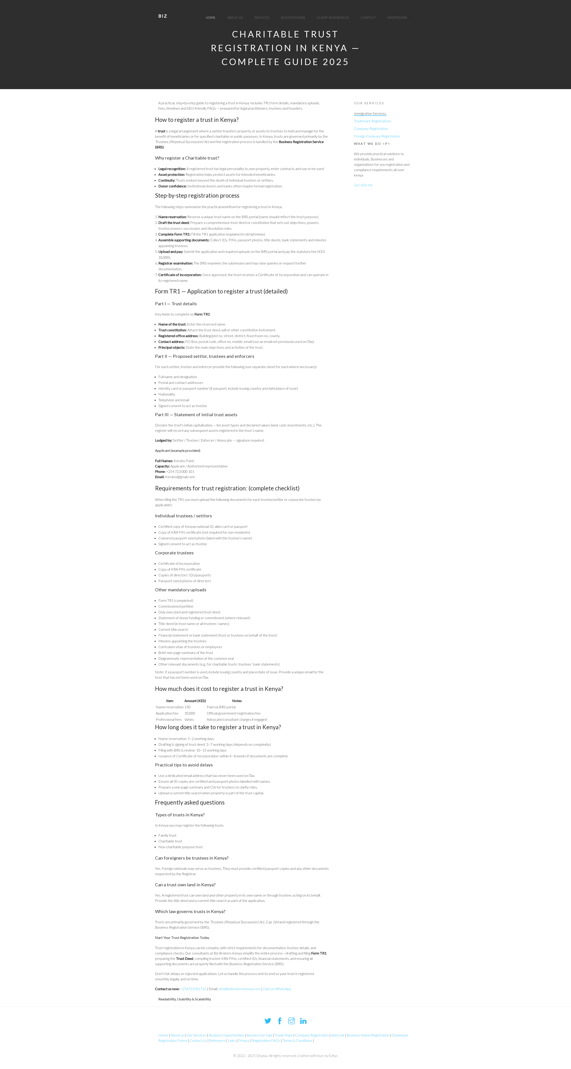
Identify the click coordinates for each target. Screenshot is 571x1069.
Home (211, 17)
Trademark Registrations (372, 121)
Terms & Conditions (297, 1040)
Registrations (293, 17)
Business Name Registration (368, 1035)
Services (261, 17)
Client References (333, 17)
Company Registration (312, 1035)
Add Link (337, 1035)
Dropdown (397, 17)
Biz (163, 15)
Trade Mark (284, 1035)
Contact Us (198, 1040)
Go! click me (363, 185)
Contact (368, 17)
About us (235, 17)
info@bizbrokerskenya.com (239, 989)
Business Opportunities (226, 1035)
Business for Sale (259, 1035)
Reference (217, 1040)
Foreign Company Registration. (377, 136)
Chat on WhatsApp (277, 989)
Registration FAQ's (266, 1040)
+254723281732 (193, 989)
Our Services (196, 1035)
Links (232, 1040)
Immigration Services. (370, 113)
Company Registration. (371, 128)
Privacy (244, 1040)
